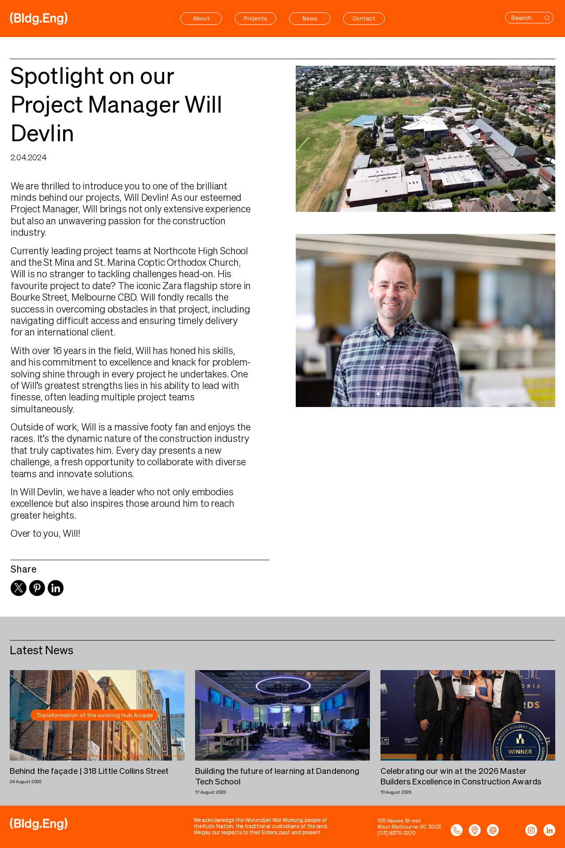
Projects (255, 18)
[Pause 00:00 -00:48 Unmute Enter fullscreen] (425, 139)
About (201, 18)
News (309, 18)
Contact (364, 18)
